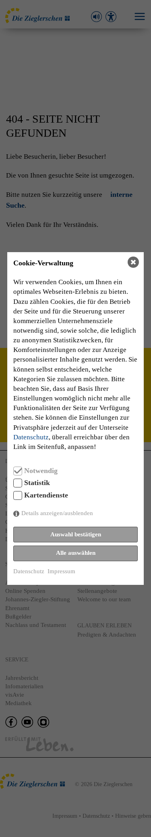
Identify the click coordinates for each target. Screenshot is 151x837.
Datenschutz (31, 437)
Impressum (61, 571)
